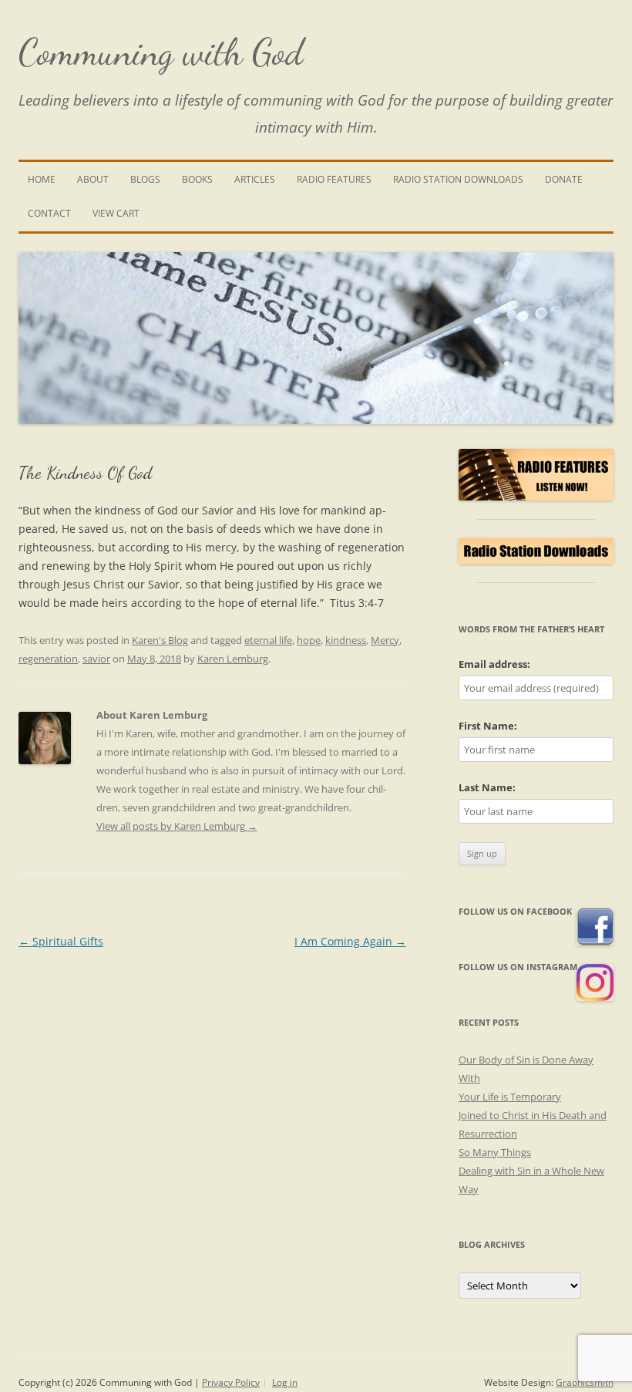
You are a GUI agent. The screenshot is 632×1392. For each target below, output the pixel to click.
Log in (285, 1382)
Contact (49, 213)
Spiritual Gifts (60, 941)
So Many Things (495, 1152)
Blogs (145, 179)
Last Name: (487, 787)
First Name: (488, 726)
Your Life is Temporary (510, 1097)
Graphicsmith (585, 1382)
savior (96, 659)
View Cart (116, 213)
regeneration (48, 659)
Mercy (385, 640)
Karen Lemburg (232, 659)
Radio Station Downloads (458, 179)
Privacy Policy (231, 1382)
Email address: (494, 664)
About (93, 179)
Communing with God (161, 52)
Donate (564, 179)
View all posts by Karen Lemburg (176, 826)
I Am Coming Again (350, 941)
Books (197, 179)
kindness (345, 640)
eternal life (268, 640)
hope (309, 640)
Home (41, 179)
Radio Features (334, 179)
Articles (254, 179)
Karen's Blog (160, 640)
